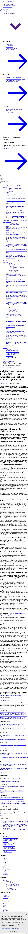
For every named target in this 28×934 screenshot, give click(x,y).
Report (7, 203)
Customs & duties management (13, 77)
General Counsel (13, 714)
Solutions (5, 348)
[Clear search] (0, 179)
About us (5, 895)
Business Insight (4, 11)
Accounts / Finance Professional (10, 838)
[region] (14, 923)
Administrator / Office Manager (10, 839)
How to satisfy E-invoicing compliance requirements (11, 747)
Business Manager (7, 840)
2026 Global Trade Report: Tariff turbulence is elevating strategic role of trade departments (15, 257)
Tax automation (9, 47)
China (4, 905)
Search (1, 176)
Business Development (14, 712)
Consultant (5, 851)
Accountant (5, 836)
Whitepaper (8, 213)
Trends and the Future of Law (18, 718)
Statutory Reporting (13, 270)
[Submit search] (2, 179)
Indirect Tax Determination (12, 352)
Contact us (5, 898)
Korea (4, 909)
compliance (6, 714)
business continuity (4, 712)
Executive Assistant (7, 852)
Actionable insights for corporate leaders (16, 198)
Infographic (5, 863)
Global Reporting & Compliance (16, 267)
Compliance (12, 310)
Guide (4, 862)
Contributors (6, 896)
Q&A (4, 866)
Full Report (5, 861)
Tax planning (9, 44)
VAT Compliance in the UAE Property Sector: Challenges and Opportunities (16, 217)
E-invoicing (11, 266)
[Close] (26, 914)
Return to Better (10, 717)
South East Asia (6, 911)
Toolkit (7, 195)
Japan (4, 907)
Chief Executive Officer (8, 843)
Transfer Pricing (13, 271)
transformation (7, 718)
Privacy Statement (14, 928)
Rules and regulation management (14, 110)
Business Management (5, 367)
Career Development (11, 713)
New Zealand (6, 910)
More (7, 192)
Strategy (11, 191)
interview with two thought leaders (13, 694)
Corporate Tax (12, 265)
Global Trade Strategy (14, 224)
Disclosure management (11, 48)
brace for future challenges (6, 677)
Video (4, 871)
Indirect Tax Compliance (12, 350)
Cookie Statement (6, 928)
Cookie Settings (14, 932)
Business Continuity (13, 223)
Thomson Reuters (6, 700)
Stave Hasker (17, 717)
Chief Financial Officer (8, 844)
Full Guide (5, 859)
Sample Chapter (7, 869)
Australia (5, 903)
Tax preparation (9, 45)
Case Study (5, 858)
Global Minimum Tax (11, 357)
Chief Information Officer (9, 846)
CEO (17, 713)
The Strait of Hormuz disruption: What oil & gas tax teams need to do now (16, 233)
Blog (7, 241)
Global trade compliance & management (15, 79)
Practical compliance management (14, 109)
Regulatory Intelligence (14, 311)
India (4, 906)
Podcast (5, 865)
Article (7, 230)
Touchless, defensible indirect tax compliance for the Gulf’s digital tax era (16, 281)
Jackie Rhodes (9, 716)
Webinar (5, 873)
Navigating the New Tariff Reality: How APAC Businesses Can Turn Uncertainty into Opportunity (16, 245)
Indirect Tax (12, 269)
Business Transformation (15, 188)
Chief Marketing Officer (8, 847)
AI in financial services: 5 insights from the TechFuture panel (13, 739)
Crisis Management (13, 189)
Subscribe (2, 815)
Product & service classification (13, 80)
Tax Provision (9, 356)
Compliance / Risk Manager (9, 850)
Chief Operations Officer (9, 848)
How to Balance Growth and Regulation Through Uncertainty (13, 614)
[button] (15, 26)
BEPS (10, 263)
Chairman (5, 842)
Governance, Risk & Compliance (11, 309)
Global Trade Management (12, 353)
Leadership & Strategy (17, 716)
